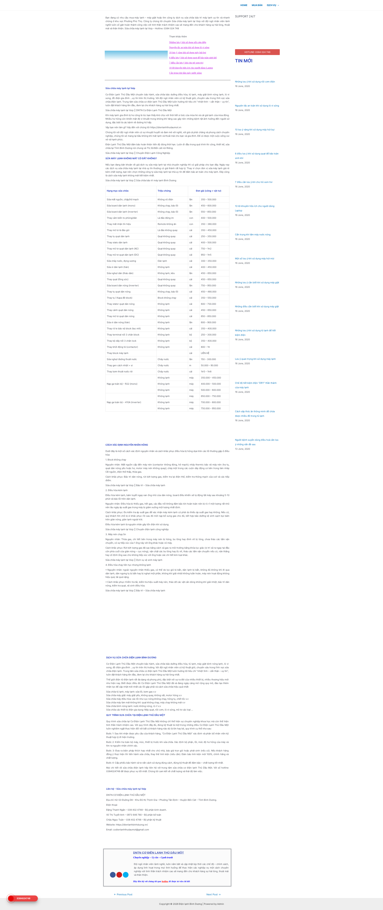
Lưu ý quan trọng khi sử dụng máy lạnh (255, 358)
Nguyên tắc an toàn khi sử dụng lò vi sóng (189, 47)
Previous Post (123, 894)
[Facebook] (113, 875)
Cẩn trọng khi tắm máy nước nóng (185, 73)
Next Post (213, 894)
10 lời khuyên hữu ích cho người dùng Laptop (191, 68)
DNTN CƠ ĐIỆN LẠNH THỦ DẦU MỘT (158, 852)
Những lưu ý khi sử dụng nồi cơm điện (187, 42)
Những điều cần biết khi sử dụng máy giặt (257, 306)
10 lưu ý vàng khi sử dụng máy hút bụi (187, 52)
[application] (277, 5)
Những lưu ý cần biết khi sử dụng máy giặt (257, 282)
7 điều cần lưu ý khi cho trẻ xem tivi (186, 62)
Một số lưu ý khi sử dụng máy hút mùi (254, 258)
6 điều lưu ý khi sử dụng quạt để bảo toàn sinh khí (193, 57)
